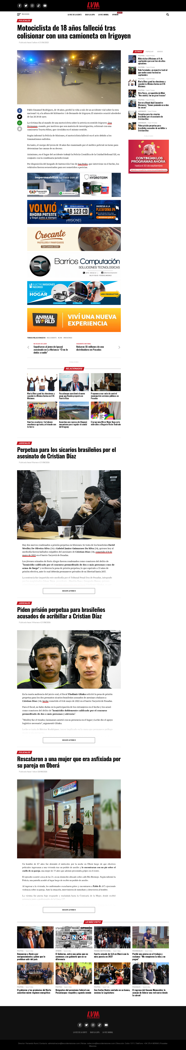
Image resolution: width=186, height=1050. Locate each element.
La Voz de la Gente (75, 14)
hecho (45, 701)
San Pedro (83, 163)
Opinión (116, 14)
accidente (52, 338)
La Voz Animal (103, 14)
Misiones (68, 338)
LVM (60, 338)
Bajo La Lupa (90, 14)
